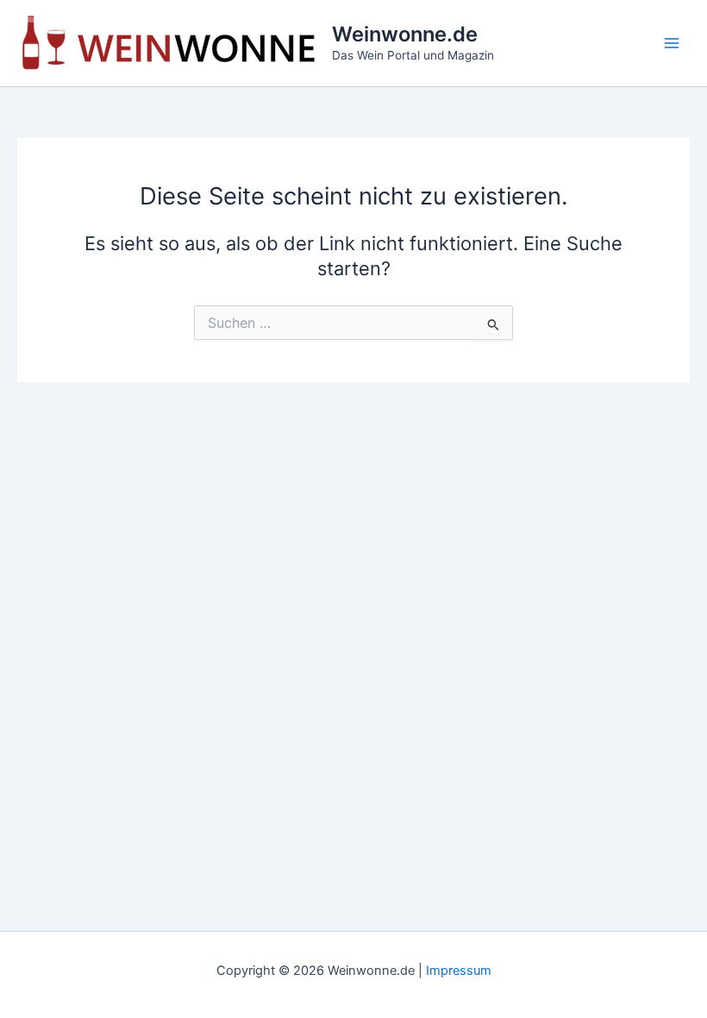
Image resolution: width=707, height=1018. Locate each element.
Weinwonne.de (405, 34)
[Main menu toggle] (672, 43)
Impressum (458, 970)
